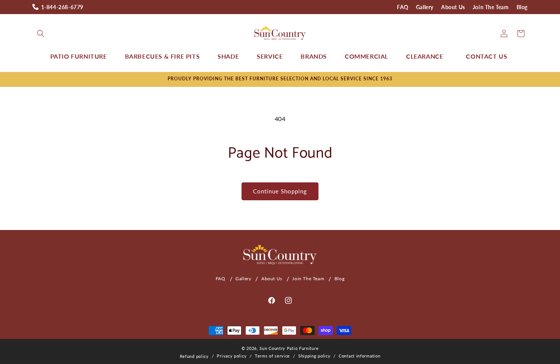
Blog (522, 7)
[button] (40, 33)
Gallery (425, 7)
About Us (453, 7)
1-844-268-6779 (62, 7)
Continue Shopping (280, 191)
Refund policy (194, 356)
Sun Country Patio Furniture (288, 348)
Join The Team (491, 7)
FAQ (402, 7)
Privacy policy (231, 355)
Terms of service (272, 355)
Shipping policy (314, 355)
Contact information (359, 355)
